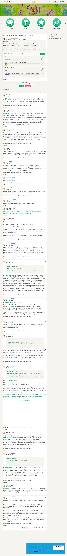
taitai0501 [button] (8, 218)
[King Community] (33, 2)
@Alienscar (8, 275)
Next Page (24, 527)
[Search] (52, 2)
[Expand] (24, 51)
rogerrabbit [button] (8, 129)
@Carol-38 (11, 268)
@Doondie (16, 373)
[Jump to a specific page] (46, 92)
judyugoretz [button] (9, 200)
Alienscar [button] (9, 266)
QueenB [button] (8, 38)
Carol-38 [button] (8, 94)
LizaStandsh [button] (9, 208)
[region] (45, 548)
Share (5, 79)
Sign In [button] (21, 86)
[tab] (33, 31)
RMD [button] (7, 162)
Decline (59, 549)
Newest (8, 92)
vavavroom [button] (8, 497)
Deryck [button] (7, 110)
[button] (4, 39)
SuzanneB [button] (8, 177)
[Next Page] (44, 92)
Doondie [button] (9, 340)
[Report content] (45, 36)
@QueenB (7, 98)
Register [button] (28, 86)
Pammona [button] (8, 187)
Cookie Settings (59, 551)
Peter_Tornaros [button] (9, 485)
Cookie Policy (36, 551)
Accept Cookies (59, 546)
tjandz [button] (7, 148)
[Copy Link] (26, 39)
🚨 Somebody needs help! (56, 38)
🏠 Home (51, 36)
